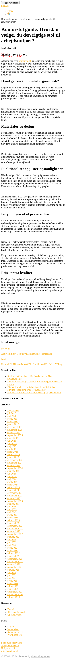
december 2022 (14, 526)
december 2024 (14, 460)
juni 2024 (12, 476)
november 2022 (15, 528)
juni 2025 (12, 443)
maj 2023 (11, 512)
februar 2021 (13, 586)
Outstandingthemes (40, 656)
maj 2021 (11, 578)
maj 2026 (11, 416)
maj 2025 (11, 446)
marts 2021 (12, 583)
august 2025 (13, 438)
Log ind (11, 626)
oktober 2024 (13, 465)
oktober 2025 (13, 432)
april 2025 (12, 449)
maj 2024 (11, 479)
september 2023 (15, 501)
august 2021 (13, 569)
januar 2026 (13, 424)
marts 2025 (12, 451)
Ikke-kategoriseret (16, 612)
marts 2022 (12, 550)
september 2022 (15, 534)
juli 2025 (11, 440)
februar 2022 (13, 553)
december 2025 (14, 427)
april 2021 (12, 580)
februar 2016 (13, 597)
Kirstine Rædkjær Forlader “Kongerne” (26, 390)
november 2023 (15, 495)
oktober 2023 (13, 498)
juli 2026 (11, 413)
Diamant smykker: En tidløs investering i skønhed (31, 387)
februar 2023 (13, 520)
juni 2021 (12, 575)
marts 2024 (12, 484)
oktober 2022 (13, 531)
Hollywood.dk (8, 648)
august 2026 (13, 410)
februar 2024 (13, 487)
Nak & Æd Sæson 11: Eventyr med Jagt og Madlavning (34, 392)
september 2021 (15, 567)
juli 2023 (11, 506)
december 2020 (14, 591)
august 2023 (13, 504)
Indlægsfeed (13, 629)
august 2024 (13, 471)
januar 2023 (13, 523)
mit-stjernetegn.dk (10, 651)
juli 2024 (11, 473)
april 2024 (12, 482)
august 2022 (13, 536)
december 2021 (14, 558)
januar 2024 (13, 490)
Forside (11, 11)
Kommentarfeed (15, 632)
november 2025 (15, 429)
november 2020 (15, 594)
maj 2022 (11, 545)
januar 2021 (13, 589)
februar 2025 (13, 454)
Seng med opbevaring (11, 642)
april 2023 (12, 515)
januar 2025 (13, 457)
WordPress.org (14, 635)
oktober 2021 (13, 564)
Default (11, 609)
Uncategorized (14, 614)
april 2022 (12, 547)
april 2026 (12, 418)
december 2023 (14, 493)
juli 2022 (11, 539)
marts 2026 (12, 421)
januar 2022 (13, 556)
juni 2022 (12, 542)
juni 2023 (12, 509)
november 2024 (15, 462)
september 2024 (15, 468)
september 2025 (15, 435)
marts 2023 (12, 517)
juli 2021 (11, 572)
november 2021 (15, 561)
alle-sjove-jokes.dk (10, 645)
